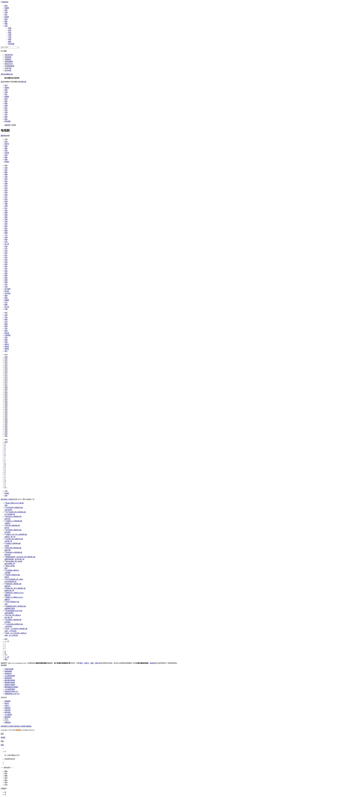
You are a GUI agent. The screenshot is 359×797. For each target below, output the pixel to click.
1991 (5, 417)
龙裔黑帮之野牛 (9, 608)
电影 (5, 10)
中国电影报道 (9, 66)
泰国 (5, 331)
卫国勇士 (7, 523)
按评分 (12, 499)
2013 (5, 380)
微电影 (6, 17)
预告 (5, 266)
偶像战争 (7, 595)
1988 (5, 422)
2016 (5, 375)
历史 (5, 257)
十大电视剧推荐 (9, 689)
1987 (5, 424)
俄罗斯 (6, 349)
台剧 (5, 155)
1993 (5, 414)
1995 (5, 411)
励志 (5, 228)
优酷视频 (7, 701)
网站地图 (11, 44)
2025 (5, 360)
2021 (5, 367)
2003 (5, 397)
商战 (5, 188)
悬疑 (5, 217)
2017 (5, 374)
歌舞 (5, 233)
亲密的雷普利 (8, 613)
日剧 (5, 150)
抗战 (5, 251)
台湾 (5, 322)
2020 (5, 369)
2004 (5, 396)
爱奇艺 (86, 663)
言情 (5, 206)
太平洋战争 (8, 510)
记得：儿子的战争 (10, 631)
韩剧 (5, 157)
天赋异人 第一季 (9, 537)
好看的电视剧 (8, 669)
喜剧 (5, 172)
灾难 (5, 286)
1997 (5, 407)
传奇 (5, 260)
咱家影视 (5, 2)
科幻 (5, 208)
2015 (5, 377)
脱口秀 (6, 291)
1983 (5, 431)
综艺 (5, 15)
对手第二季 (8, 541)
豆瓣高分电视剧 (9, 685)
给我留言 (29, 726)
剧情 (9, 28)
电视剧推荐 (8, 671)
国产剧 (6, 144)
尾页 (5, 659)
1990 (5, 419)
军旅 (5, 192)
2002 (5, 399)
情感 (5, 275)
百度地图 (16, 726)
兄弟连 (6, 546)
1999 (5, 404)
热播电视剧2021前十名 (11, 694)
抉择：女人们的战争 (11, 635)
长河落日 (7, 622)
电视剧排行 (8, 673)
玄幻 (5, 302)
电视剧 (6, 8)
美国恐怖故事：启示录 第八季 (14, 559)
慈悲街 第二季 (9, 590)
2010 (5, 385)
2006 (5, 392)
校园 (5, 201)
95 (5, 653)
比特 (5, 604)
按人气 (7, 499)
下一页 (6, 657)
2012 (5, 382)
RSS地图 (10, 726)
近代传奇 (7, 293)
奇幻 (5, 255)
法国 (5, 342)
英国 (5, 340)
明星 (5, 23)
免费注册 (23, 82)
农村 (5, 170)
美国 (5, 324)
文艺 (5, 248)
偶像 (5, 174)
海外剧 (6, 153)
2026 (5, 359)
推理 (5, 282)
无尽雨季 (7, 532)
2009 (5, 387)
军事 (5, 262)
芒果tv (97, 663)
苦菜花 (6, 577)
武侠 (5, 179)
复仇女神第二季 (9, 563)
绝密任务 (7, 586)
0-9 (5, 487)
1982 (5, 433)
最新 (9, 41)
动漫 (5, 12)
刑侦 (5, 186)
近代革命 (7, 289)
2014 (5, 379)
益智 (5, 273)
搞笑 (5, 264)
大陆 (5, 317)
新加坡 (6, 333)
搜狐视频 (7, 717)
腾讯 (81, 663)
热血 (5, 210)
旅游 (5, 239)
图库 (5, 21)
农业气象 (7, 68)
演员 (9, 30)
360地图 (22, 726)
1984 (5, 429)
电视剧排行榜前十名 (11, 691)
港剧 (5, 146)
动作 (5, 284)
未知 (5, 246)
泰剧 (5, 159)
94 (5, 651)
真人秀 (6, 244)
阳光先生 (7, 519)
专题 (9, 35)
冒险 (5, 226)
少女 (5, 235)
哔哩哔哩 (7, 722)
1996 (5, 409)
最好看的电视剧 (9, 680)
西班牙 (6, 346)
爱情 (5, 280)
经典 (5, 298)
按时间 (3, 499)
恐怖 (5, 224)
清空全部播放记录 (7, 74)
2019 (5, 370)
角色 (9, 32)
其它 (5, 351)
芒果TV (7, 706)
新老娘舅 (7, 57)
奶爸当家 (7, 555)
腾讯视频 (7, 712)
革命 (5, 253)
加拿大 (6, 344)
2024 (5, 362)
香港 (5, 319)
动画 (5, 203)
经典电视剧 (8, 678)
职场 (5, 199)
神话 (5, 181)
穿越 (5, 183)
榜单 (9, 39)
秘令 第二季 (8, 617)
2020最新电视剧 (9, 676)
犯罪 (5, 221)
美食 (5, 295)
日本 (5, 328)
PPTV (6, 719)
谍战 (5, 195)
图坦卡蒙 (7, 550)
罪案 (5, 230)
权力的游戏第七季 (10, 581)
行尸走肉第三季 (9, 514)
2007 (5, 390)
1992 (5, 416)
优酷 (91, 663)
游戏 (5, 271)
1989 (5, 421)
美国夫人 (7, 599)
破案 (5, 304)
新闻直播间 (8, 61)
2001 (5, 401)
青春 (5, 215)
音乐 (5, 269)
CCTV (6, 720)
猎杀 (5, 568)
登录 (2, 82)
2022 (5, 365)
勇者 (5, 505)
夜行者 (6, 528)
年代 (5, 197)
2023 (5, 364)
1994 (5, 412)
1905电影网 (8, 715)
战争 (5, 190)
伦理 (5, 309)
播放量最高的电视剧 (11, 687)
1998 (5, 406)
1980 (5, 436)
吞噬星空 (7, 59)
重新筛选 (4, 135)
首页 (5, 6)
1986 (5, 426)
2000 (5, 402)
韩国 (5, 326)
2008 (5, 389)
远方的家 (7, 70)
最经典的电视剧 (9, 682)
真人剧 (6, 307)
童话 (5, 278)
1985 (5, 427)
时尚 (5, 242)
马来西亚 (7, 335)
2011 (5, 384)
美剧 (5, 148)
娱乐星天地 (8, 55)
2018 (5, 372)
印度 (5, 337)
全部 (5, 26)
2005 (5, 394)
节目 (9, 37)
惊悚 (5, 219)
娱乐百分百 (8, 64)
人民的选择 (8, 626)
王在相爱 (7, 572)
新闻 (5, 19)
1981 (5, 434)
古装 (5, 177)
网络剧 (6, 300)
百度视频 (7, 710)
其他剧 (6, 162)
